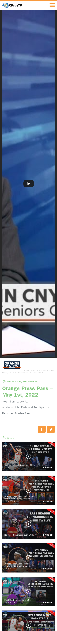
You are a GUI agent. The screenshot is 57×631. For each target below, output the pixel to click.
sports (34, 371)
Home (26, 371)
